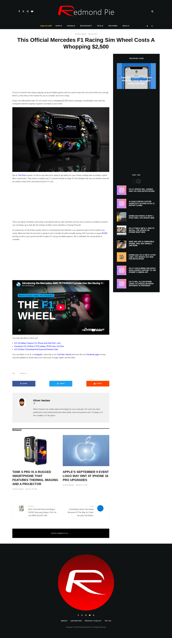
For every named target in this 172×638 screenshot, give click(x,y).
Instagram (38, 354)
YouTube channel (64, 354)
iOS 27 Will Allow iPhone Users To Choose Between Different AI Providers (141, 284)
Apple (59, 26)
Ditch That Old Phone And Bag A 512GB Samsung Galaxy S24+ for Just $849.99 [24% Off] (42, 511)
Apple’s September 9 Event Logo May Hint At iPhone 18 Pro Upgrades (86, 476)
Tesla (100, 26)
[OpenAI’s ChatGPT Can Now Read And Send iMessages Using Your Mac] (136, 76)
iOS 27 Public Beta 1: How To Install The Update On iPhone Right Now (141, 230)
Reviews (113, 26)
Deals (126, 26)
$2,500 (104, 233)
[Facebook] (19, 11)
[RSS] (147, 26)
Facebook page (92, 354)
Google (71, 26)
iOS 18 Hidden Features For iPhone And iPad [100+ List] (37, 343)
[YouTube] (32, 11)
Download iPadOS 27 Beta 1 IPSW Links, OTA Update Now (141, 217)
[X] (23, 11)
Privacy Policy (93, 621)
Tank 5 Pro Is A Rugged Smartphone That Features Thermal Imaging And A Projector (35, 478)
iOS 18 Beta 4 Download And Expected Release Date (36, 349)
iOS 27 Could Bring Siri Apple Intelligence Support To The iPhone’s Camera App (142, 270)
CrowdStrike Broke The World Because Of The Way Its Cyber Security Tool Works (80, 511)
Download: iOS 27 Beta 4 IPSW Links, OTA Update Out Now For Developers (142, 257)
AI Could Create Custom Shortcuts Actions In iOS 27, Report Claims (142, 203)
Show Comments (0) (59, 533)
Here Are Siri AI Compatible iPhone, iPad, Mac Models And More (141, 243)
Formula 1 (24, 373)
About (64, 621)
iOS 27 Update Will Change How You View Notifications (142, 190)
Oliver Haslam (80, 34)
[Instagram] (28, 11)
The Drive (22, 175)
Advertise (76, 621)
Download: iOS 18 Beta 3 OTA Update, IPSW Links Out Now (39, 346)
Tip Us (108, 621)
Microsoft (86, 26)
